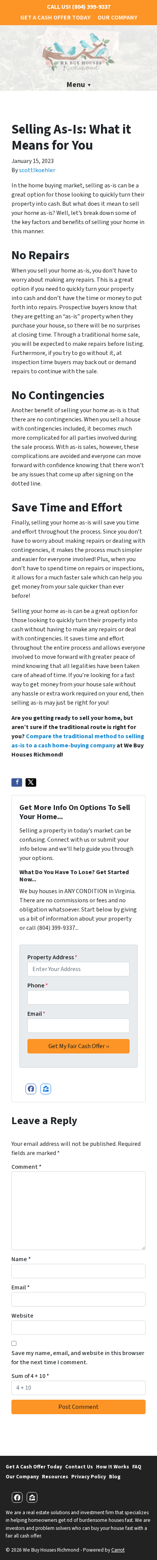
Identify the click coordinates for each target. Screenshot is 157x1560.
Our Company (117, 17)
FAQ (136, 1466)
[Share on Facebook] (16, 782)
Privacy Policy (88, 1476)
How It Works (112, 1466)
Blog (114, 1476)
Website (22, 1316)
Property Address (52, 957)
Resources (55, 1476)
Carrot (118, 1550)
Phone (37, 985)
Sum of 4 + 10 (30, 1376)
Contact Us (79, 1466)
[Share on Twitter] (31, 782)
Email (36, 1014)
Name (21, 1259)
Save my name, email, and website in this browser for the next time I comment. (77, 1357)
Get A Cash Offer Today (55, 17)
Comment (26, 1167)
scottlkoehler (37, 170)
